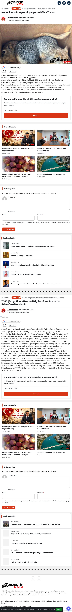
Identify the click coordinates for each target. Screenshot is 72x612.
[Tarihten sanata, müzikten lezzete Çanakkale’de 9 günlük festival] (36, 523)
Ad (3, 214)
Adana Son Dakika (13, 591)
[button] (64, 3)
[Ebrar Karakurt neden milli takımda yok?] (36, 274)
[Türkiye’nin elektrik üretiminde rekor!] (36, 561)
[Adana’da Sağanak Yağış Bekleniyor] (53, 168)
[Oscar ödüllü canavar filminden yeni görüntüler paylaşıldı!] (36, 245)
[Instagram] (39, 578)
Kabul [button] (58, 609)
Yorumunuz (12, 197)
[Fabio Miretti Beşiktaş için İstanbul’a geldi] (36, 542)
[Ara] (59, 3)
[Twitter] (33, 578)
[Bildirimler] (69, 3)
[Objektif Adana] (15, 3)
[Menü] (3, 3)
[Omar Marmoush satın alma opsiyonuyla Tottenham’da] (36, 552)
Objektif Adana (12, 18)
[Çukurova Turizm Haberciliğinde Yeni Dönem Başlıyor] (53, 142)
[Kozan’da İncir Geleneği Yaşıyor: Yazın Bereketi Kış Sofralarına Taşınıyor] (18, 168)
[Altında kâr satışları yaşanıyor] (36, 255)
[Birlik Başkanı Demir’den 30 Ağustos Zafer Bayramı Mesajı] (18, 142)
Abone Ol (36, 116)
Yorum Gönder (9, 229)
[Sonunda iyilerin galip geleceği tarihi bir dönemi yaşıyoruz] (36, 264)
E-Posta (40, 214)
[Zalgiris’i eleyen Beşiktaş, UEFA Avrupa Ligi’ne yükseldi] (36, 533)
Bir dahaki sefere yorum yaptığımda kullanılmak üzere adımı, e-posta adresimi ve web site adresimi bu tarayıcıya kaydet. (37, 223)
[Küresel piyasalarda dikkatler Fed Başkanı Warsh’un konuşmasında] (36, 283)
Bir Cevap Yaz (9, 189)
